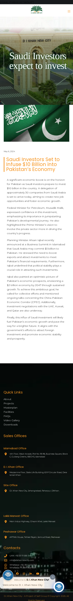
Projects (9, 403)
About (7, 399)
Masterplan (10, 407)
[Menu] (68, 11)
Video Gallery (12, 420)
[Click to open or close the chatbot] (59, 587)
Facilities (9, 411)
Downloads (11, 424)
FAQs (7, 416)
